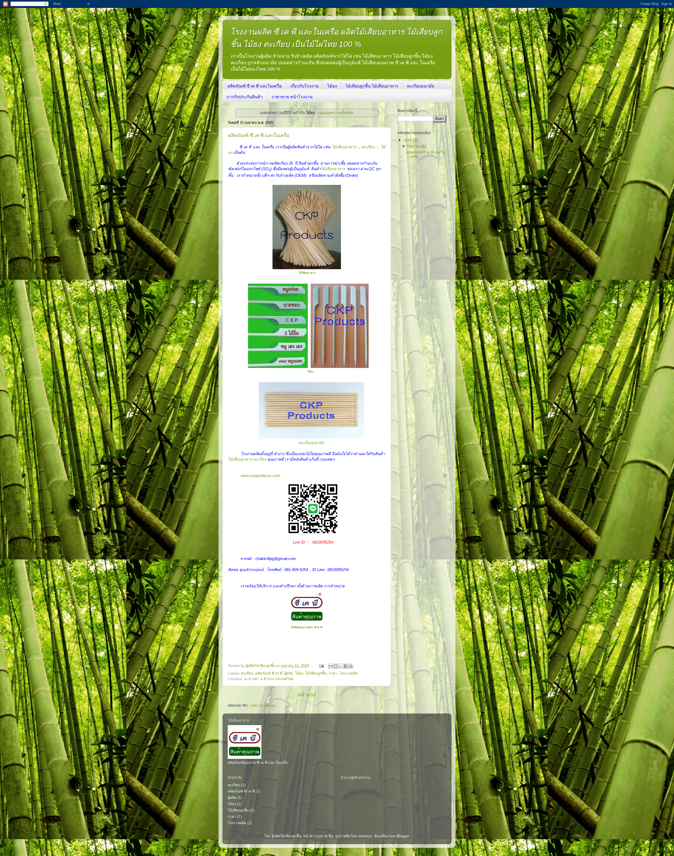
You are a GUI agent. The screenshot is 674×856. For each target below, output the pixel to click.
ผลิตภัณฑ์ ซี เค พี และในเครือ (255, 86)
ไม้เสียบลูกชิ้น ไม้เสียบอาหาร (372, 86)
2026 (408, 140)
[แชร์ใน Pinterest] (350, 666)
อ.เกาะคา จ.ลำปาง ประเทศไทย (269, 679)
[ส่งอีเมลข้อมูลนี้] (330, 666)
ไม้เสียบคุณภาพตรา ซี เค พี (307, 627)
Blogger (403, 836)
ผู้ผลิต (288, 673)
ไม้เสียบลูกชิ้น (315, 673)
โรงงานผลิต (348, 673)
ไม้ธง (332, 86)
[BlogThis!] (335, 666)
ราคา (333, 673)
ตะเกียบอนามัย (420, 86)
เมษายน (414, 146)
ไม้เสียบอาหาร (344, 147)
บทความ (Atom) (263, 705)
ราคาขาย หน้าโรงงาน (292, 97)
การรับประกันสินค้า (245, 97)
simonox (365, 836)
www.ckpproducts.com (260, 476)
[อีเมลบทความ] (321, 666)
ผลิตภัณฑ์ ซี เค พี (268, 673)
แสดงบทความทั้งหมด (335, 113)
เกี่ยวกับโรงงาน (304, 86)
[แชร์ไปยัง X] (340, 666)
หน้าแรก (307, 694)
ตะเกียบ (367, 147)
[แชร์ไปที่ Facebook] (345, 666)
